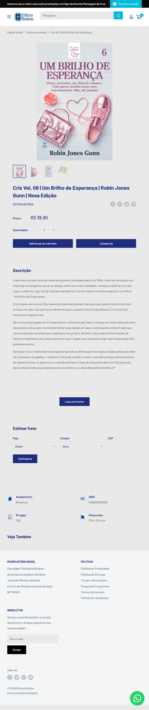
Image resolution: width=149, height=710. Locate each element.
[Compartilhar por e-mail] (133, 204)
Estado (65, 438)
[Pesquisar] (118, 15)
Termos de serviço (92, 592)
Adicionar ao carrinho (43, 243)
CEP (110, 438)
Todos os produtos (36, 32)
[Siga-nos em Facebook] (9, 677)
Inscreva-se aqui (128, 3)
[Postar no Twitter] (126, 204)
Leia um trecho (74, 401)
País (15, 438)
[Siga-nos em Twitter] (16, 677)
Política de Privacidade (95, 568)
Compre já (106, 243)
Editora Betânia (23, 204)
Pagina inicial (14, 32)
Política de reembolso (94, 598)
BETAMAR (13, 592)
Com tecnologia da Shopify (22, 693)
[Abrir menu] (9, 16)
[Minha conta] (131, 17)
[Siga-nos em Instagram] (23, 677)
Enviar (17, 649)
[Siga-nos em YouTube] (30, 677)
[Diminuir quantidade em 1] (35, 230)
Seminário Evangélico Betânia (26, 574)
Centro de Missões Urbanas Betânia (29, 586)
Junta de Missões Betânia (23, 580)
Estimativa (25, 458)
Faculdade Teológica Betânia (25, 568)
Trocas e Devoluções (94, 580)
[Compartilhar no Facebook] (112, 204)
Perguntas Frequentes (95, 586)
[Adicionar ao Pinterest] (119, 204)
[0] (138, 17)
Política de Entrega (93, 574)
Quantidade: (21, 230)
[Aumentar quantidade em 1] (54, 230)
